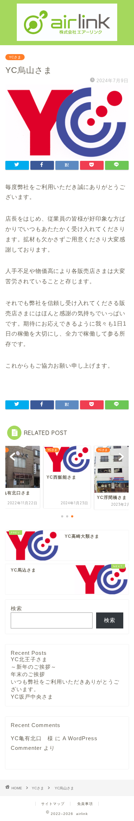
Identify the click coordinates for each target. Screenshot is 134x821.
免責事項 (85, 804)
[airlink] (67, 35)
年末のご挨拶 (28, 674)
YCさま (15, 57)
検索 (16, 608)
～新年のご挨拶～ (33, 667)
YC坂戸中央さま (32, 697)
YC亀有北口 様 (32, 738)
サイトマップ (53, 804)
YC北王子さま (29, 659)
